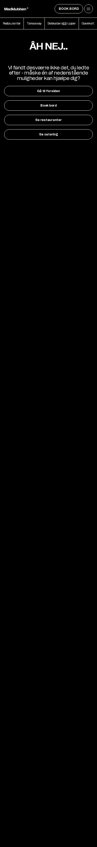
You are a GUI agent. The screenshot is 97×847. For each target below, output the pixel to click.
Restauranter (12, 23)
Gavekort (88, 23)
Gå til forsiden (48, 91)
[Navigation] (88, 8)
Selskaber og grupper (62, 23)
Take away (34, 23)
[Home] (16, 9)
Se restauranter (48, 120)
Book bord (69, 9)
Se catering (48, 134)
